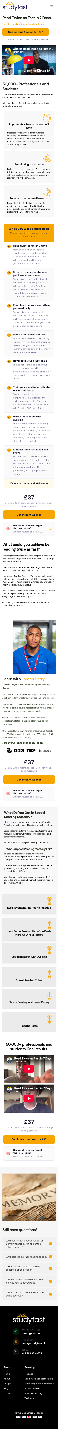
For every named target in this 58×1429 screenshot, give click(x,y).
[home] (15, 6)
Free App (28, 1373)
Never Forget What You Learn (39, 1383)
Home (7, 1373)
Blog (6, 1388)
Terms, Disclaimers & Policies (29, 1412)
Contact (8, 1393)
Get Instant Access (29, 514)
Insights (8, 1383)
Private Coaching (33, 1393)
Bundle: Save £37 (33, 1388)
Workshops (29, 1398)
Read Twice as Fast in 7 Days (38, 1378)
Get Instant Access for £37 (25, 32)
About (7, 1378)
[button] (52, 6)
